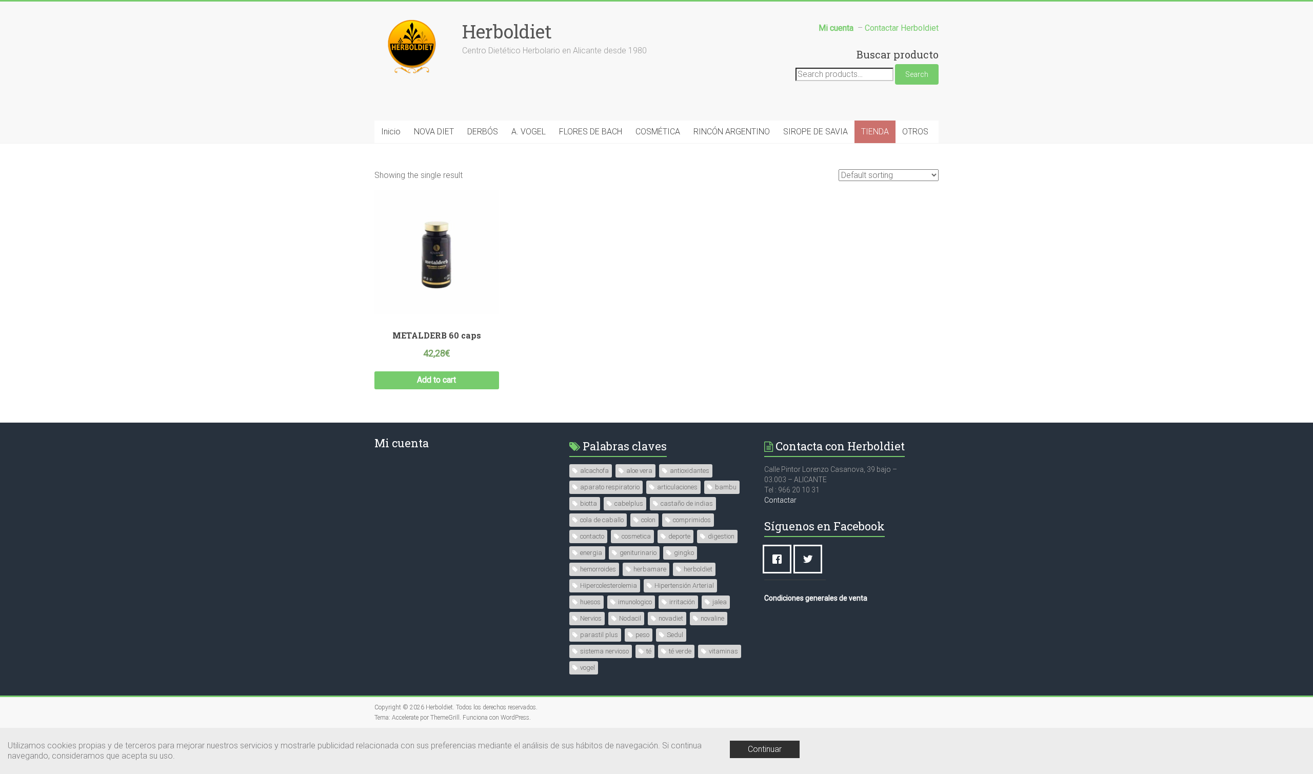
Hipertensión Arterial (684, 585)
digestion (721, 536)
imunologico (635, 602)
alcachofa (594, 470)
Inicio (391, 131)
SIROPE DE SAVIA (815, 131)
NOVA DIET (434, 131)
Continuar (765, 749)
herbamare (649, 569)
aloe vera (639, 470)
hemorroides (598, 569)
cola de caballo (602, 520)
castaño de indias (687, 503)
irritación (682, 602)
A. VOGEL (528, 131)
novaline (712, 618)
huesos (590, 602)
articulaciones (677, 487)
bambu (726, 487)
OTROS (915, 131)
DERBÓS (482, 131)
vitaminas (723, 651)
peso (642, 635)
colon (648, 520)
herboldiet (698, 569)
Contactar (780, 500)
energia (591, 553)
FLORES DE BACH (590, 131)
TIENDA (875, 131)
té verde (680, 651)
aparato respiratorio (610, 487)
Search (916, 74)
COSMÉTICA (657, 131)
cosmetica (636, 536)
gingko (684, 553)
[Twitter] (810, 559)
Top (1289, 750)
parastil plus (599, 635)
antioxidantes (689, 470)
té (648, 651)
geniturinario (638, 553)
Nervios (591, 618)
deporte (679, 536)
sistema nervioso (604, 651)
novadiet (671, 618)
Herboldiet (507, 31)
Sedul (675, 635)
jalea (719, 602)
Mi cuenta (401, 442)
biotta (588, 503)
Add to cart (436, 380)
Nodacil (630, 618)
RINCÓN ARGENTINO (731, 131)
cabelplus (628, 503)
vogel (587, 667)
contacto (592, 536)
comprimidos (692, 520)
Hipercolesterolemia (608, 585)
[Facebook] (779, 559)
